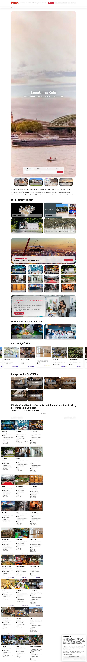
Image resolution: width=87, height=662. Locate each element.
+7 (8, 439)
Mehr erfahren (14, 366)
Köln (9, 363)
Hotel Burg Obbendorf (73, 359)
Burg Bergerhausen (5, 539)
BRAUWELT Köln (33, 512)
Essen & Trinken (6, 594)
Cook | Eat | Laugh (19, 590)
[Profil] (69, 3)
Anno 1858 (18, 458)
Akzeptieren (79, 658)
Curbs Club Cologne (33, 590)
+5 (36, 627)
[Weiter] (84, 354)
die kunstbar (18, 618)
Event (4, 435)
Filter (68, 417)
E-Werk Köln (4, 646)
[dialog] (74, 648)
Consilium (3, 590)
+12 (22, 601)
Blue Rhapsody (4, 512)
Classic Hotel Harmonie (6, 566)
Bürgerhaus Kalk (19, 539)
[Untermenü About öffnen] (45, 2)
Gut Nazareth (55, 359)
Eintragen (59, 2)
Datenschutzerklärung (66, 654)
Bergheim (19, 601)
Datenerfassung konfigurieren (74, 656)
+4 (36, 439)
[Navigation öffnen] (74, 3)
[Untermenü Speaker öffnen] (40, 2)
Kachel (15, 417)
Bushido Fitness (40, 358)
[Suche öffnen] (63, 3)
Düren (55, 364)
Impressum (70, 654)
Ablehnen (68, 658)
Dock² (31, 618)
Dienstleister (34, 2)
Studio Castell (7, 359)
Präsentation (19, 438)
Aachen (19, 597)
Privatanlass (37, 571)
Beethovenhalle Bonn (34, 486)
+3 (23, 438)
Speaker (38, 2)
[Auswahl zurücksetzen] (36, 172)
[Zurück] (2, 354)
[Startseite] (11, 7)
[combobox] (49, 172)
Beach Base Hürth (19, 486)
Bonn (7, 363)
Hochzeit (19, 492)
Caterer (28, 2)
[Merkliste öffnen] (66, 3)
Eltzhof (17, 646)
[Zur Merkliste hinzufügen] (26, 179)
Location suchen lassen (19, 313)
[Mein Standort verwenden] (38, 172)
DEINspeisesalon (5, 618)
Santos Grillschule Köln (25, 359)
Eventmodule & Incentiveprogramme (8, 437)
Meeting (5, 519)
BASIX (31, 458)
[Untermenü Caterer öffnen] (30, 2)
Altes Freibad (4, 458)
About (43, 2)
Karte (74, 417)
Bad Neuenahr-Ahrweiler (21, 599)
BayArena (3, 486)
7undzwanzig (4, 431)
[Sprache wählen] (72, 3)
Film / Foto (5, 439)
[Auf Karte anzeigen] (10, 422)
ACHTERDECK (18, 431)
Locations (22, 2)
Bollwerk (17, 512)
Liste (21, 417)
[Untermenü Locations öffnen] (24, 2)
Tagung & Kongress (38, 546)
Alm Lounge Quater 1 (34, 431)
